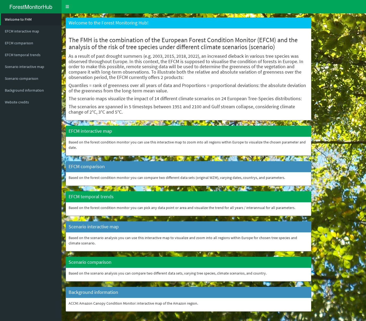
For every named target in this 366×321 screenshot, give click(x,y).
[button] (67, 6)
